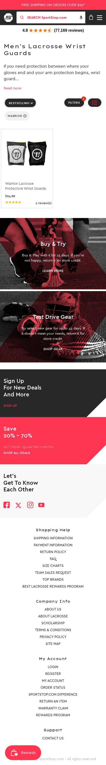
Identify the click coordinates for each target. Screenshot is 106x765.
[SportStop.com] (10, 17)
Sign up (10, 405)
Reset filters (15, 125)
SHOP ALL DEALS (16, 453)
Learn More (53, 271)
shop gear (53, 349)
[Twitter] (18, 505)
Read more (12, 88)
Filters (76, 101)
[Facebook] (6, 505)
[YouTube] (41, 505)
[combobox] (55, 17)
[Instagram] (30, 505)
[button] (81, 17)
